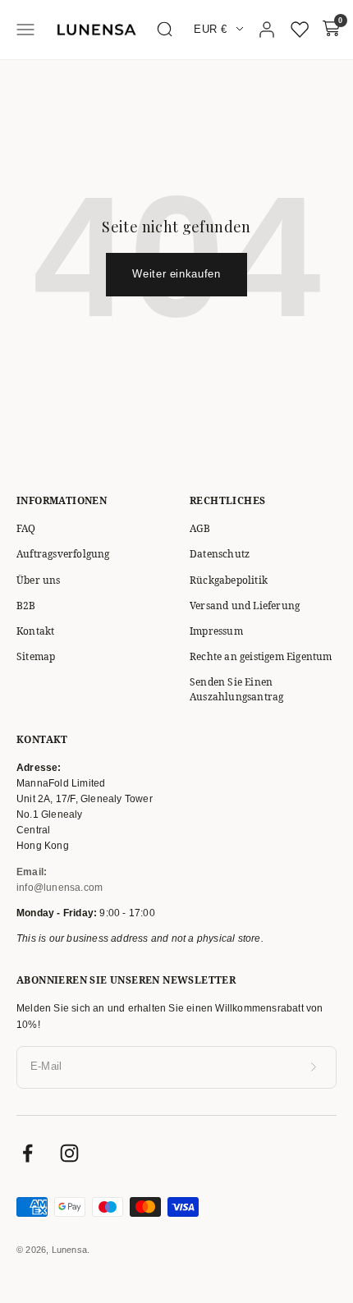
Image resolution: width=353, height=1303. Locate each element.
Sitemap (35, 656)
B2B (26, 606)
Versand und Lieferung (245, 606)
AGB (200, 528)
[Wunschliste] (299, 29)
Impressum (216, 631)
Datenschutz (220, 554)
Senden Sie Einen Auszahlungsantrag (236, 689)
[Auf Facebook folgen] (27, 1153)
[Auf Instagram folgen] (69, 1153)
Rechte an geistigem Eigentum (261, 656)
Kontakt (35, 631)
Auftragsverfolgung (63, 554)
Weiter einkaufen (176, 274)
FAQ (26, 528)
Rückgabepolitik (229, 580)
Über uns (38, 580)
